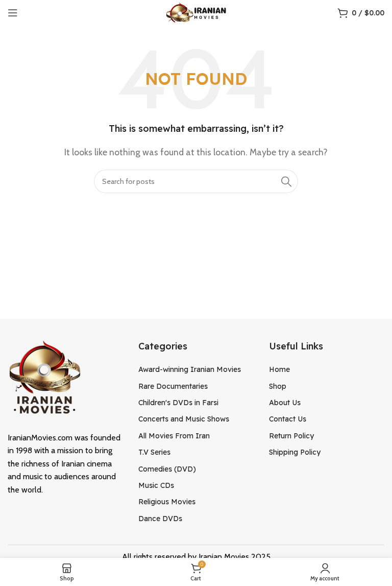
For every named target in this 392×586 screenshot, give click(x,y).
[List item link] (196, 369)
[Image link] (46, 376)
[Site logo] (196, 12)
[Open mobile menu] (13, 13)
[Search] (286, 181)
